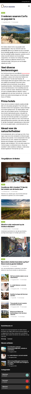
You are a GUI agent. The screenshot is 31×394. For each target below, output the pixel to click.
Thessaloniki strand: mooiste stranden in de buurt (18, 303)
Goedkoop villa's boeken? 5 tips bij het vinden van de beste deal (14, 188)
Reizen (3, 12)
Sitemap (3, 339)
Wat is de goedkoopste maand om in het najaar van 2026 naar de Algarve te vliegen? (18, 362)
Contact (10, 339)
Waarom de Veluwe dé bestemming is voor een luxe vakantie (18, 313)
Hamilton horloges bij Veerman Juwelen (19, 294)
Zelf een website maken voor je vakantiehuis (19, 276)
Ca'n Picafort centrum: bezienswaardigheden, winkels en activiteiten (17, 348)
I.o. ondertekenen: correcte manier (18, 285)
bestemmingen (26, 73)
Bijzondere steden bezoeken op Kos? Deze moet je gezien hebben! (15, 263)
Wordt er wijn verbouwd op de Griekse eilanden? (12, 225)
